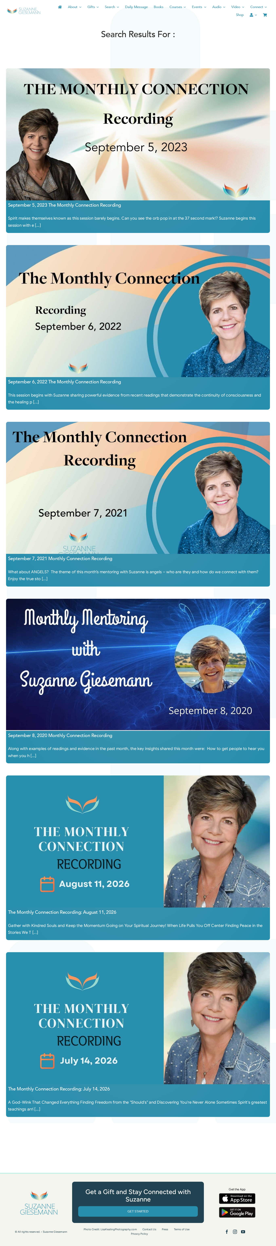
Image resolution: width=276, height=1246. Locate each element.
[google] (237, 1208)
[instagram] (235, 1232)
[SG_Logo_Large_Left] (23, 9)
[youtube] (243, 1232)
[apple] (237, 1195)
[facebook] (227, 1232)
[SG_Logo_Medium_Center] (39, 1190)
